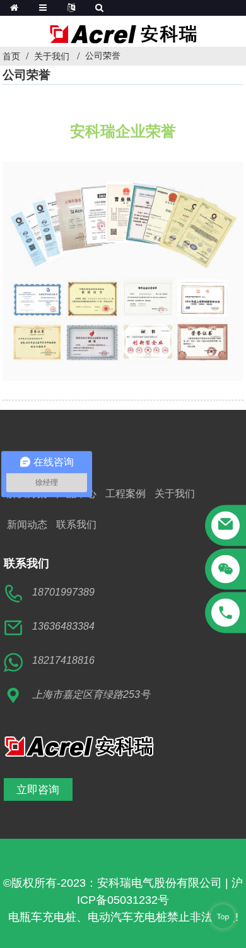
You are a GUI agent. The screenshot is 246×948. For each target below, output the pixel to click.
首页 (11, 56)
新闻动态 (27, 524)
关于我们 (51, 56)
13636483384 (63, 626)
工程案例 (125, 493)
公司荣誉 (102, 55)
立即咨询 (37, 789)
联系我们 (76, 524)
